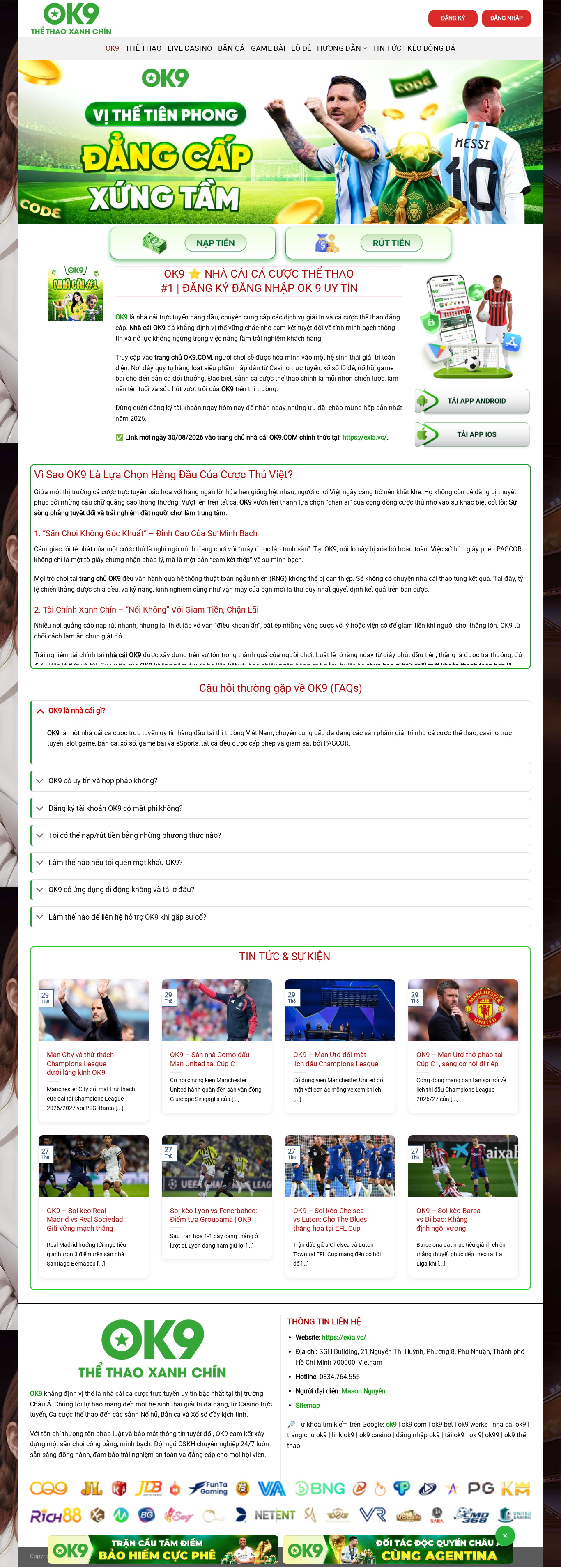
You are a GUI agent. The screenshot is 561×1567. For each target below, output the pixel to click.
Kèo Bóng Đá (431, 48)
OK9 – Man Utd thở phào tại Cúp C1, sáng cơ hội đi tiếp (459, 1059)
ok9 (391, 1424)
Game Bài (268, 48)
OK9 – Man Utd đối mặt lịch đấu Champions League (335, 1059)
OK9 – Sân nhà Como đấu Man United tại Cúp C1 (209, 1059)
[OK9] (71, 18)
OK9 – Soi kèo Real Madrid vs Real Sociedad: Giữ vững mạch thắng (86, 1219)
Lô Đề (301, 48)
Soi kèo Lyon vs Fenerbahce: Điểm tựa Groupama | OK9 (213, 1215)
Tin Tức (387, 48)
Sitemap (308, 1405)
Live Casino (190, 48)
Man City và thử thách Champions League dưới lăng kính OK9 (80, 1063)
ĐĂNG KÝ (453, 18)
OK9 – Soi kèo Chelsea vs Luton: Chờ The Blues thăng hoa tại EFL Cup (330, 1219)
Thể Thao (143, 48)
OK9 (113, 48)
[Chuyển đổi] (40, 710)
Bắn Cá (231, 48)
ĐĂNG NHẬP (506, 18)
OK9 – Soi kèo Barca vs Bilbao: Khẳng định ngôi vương (448, 1219)
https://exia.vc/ (344, 1337)
